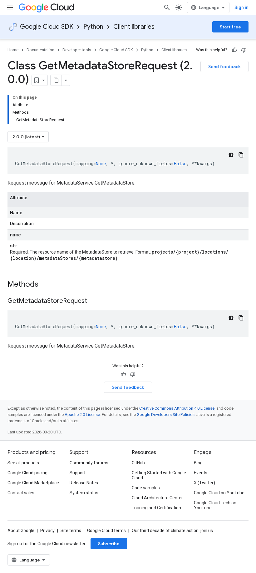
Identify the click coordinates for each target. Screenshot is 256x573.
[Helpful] (234, 50)
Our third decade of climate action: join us (172, 530)
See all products (23, 462)
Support (78, 472)
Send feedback (224, 66)
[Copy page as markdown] (56, 80)
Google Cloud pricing (27, 472)
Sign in (241, 7)
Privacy (47, 530)
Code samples (146, 487)
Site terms (71, 530)
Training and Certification (156, 507)
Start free (230, 27)
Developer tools (76, 49)
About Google (20, 530)
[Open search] (167, 7)
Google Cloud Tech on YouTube (215, 505)
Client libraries (134, 27)
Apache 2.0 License (82, 414)
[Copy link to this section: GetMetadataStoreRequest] (93, 301)
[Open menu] (10, 7)
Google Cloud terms (106, 530)
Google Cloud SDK (46, 27)
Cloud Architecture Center (157, 497)
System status (84, 492)
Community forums (89, 462)
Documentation (40, 49)
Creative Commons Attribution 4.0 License (176, 408)
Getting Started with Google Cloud (159, 475)
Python (93, 27)
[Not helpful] (244, 50)
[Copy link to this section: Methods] (46, 285)
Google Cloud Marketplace (33, 482)
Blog (198, 462)
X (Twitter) (204, 482)
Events (200, 472)
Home (12, 49)
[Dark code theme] (231, 155)
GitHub (138, 462)
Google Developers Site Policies (165, 414)
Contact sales (20, 492)
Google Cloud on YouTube (219, 492)
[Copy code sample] (241, 155)
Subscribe (109, 543)
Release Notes (84, 482)
